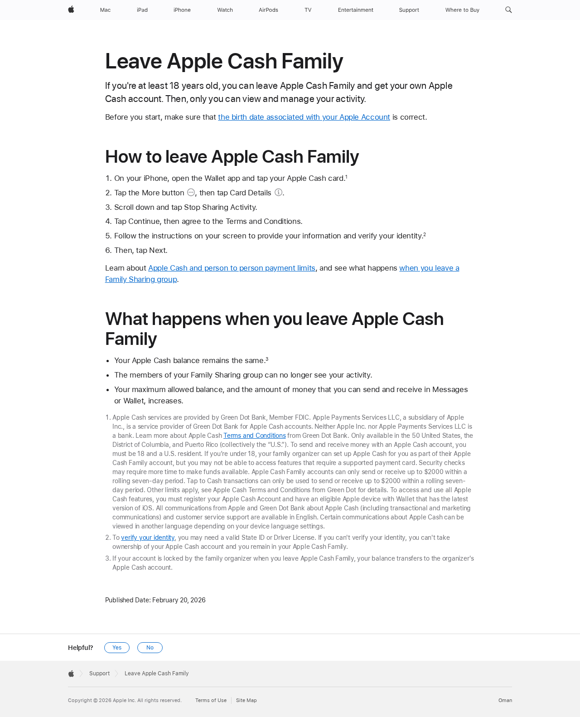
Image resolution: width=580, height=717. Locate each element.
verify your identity (147, 537)
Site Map (246, 700)
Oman (505, 700)
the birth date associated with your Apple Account (304, 116)
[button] (509, 10)
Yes (116, 647)
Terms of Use (211, 700)
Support (99, 673)
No (150, 647)
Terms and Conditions (254, 435)
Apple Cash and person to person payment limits (231, 267)
